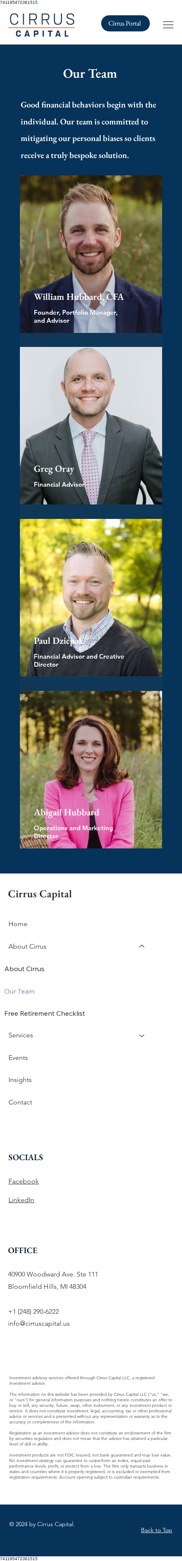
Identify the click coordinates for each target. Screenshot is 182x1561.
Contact (20, 1102)
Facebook (23, 1181)
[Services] (142, 1035)
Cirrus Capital (40, 893)
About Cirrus (24, 968)
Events (18, 1058)
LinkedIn (21, 1200)
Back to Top (156, 1530)
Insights (20, 1080)
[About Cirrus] (142, 946)
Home (18, 924)
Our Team (19, 991)
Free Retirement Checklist (44, 1013)
